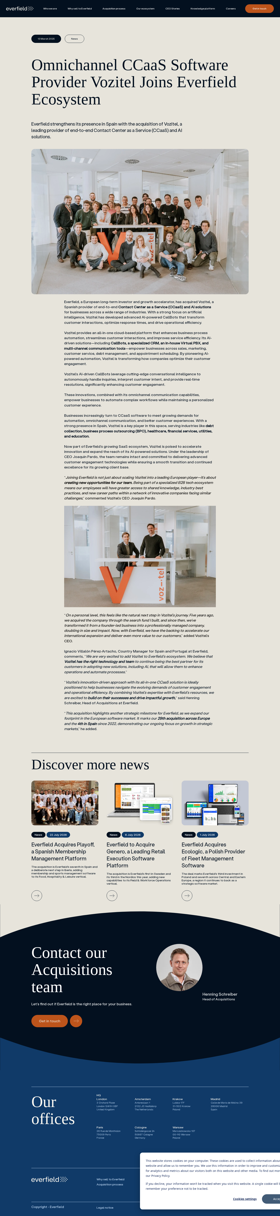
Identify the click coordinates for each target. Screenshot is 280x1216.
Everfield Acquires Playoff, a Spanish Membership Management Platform (63, 851)
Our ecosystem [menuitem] (145, 8)
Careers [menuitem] (231, 8)
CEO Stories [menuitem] (172, 8)
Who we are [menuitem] (50, 8)
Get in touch (259, 8)
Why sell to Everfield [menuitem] (80, 8)
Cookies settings (245, 1199)
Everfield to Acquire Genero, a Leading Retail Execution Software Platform (136, 855)
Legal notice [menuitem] (105, 1207)
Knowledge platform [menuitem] (203, 8)
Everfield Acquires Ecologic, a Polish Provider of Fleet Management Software (213, 855)
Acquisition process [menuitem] (113, 8)
